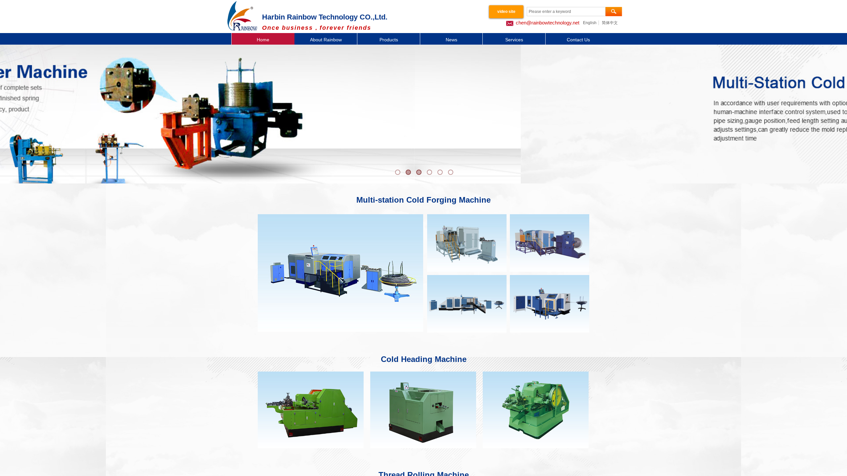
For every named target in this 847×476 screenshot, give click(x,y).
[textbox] (566, 11)
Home (263, 39)
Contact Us (578, 39)
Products (388, 39)
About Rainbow (326, 39)
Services (514, 39)
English (590, 22)
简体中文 (610, 22)
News (451, 39)
